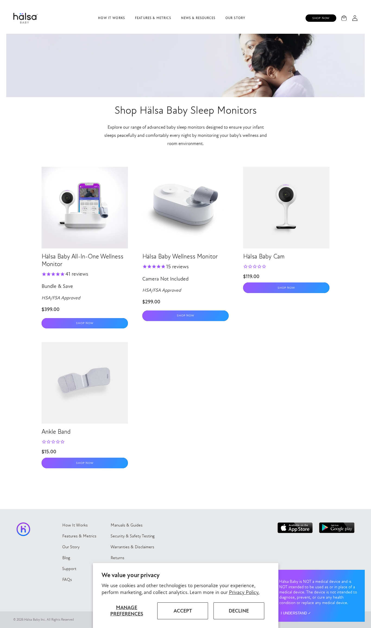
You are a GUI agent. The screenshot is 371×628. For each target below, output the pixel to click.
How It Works (111, 18)
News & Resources (198, 18)
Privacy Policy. (244, 592)
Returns (117, 557)
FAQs (67, 579)
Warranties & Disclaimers (132, 546)
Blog (66, 557)
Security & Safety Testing (133, 536)
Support (69, 568)
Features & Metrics (153, 18)
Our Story (235, 18)
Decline (239, 611)
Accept (183, 611)
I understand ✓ (296, 613)
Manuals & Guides (127, 525)
